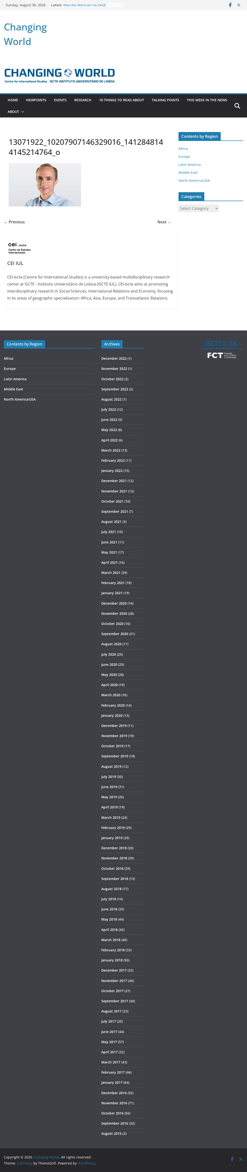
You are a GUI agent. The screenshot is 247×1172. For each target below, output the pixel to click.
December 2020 (114, 603)
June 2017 (109, 1031)
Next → (164, 222)
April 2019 (109, 807)
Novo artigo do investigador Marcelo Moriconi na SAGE (85, 7)
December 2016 (114, 1093)
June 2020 (109, 664)
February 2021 (113, 582)
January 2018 (112, 960)
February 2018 (113, 950)
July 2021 (108, 531)
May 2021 (109, 552)
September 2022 (114, 389)
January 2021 (112, 593)
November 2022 (114, 368)
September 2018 (114, 878)
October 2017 (112, 991)
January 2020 (112, 715)
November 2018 (114, 858)
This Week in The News (207, 100)
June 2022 (109, 419)
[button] (21, 111)
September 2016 (114, 1123)
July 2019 (108, 776)
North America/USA (194, 180)
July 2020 (108, 654)
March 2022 (110, 450)
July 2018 (108, 899)
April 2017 (109, 1052)
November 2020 (114, 613)
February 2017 (113, 1072)
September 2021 (114, 511)
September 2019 (114, 756)
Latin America (189, 164)
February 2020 (113, 705)
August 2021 (111, 521)
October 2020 (112, 623)
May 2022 (109, 429)
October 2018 (112, 868)
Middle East (188, 172)
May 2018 (109, 919)
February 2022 (113, 460)
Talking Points (165, 100)
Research (82, 100)
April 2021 (109, 562)
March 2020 (110, 695)
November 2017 (114, 980)
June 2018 (109, 909)
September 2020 (114, 633)
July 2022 (108, 409)
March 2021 (110, 572)
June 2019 (109, 786)
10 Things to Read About (121, 100)
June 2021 (109, 542)
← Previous (14, 222)
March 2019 (110, 817)
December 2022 (114, 358)
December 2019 (114, 725)
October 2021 (112, 501)
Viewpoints (36, 100)
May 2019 (109, 797)
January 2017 (112, 1082)
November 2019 (114, 735)
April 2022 (109, 440)
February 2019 (113, 827)
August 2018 (111, 888)
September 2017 (114, 1001)
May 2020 (109, 674)
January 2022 (112, 470)
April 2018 (109, 929)
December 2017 (114, 970)
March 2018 (110, 940)
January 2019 (112, 837)
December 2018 (114, 848)
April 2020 (109, 684)
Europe (184, 156)
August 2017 (111, 1011)
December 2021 (114, 480)
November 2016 (114, 1103)
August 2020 (111, 644)
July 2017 (108, 1021)
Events (60, 100)
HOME (13, 100)
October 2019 (112, 746)
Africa (183, 148)
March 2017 (110, 1062)
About (13, 111)
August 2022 (111, 399)
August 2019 (111, 766)
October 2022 (112, 379)
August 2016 (111, 1133)
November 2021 (114, 491)
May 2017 (109, 1042)
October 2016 (112, 1113)
